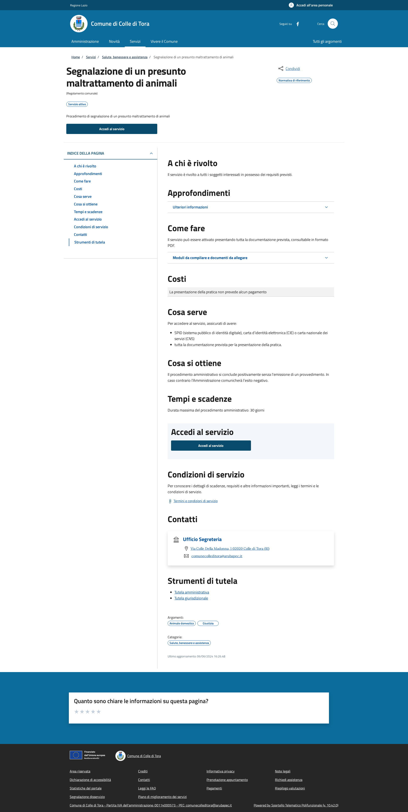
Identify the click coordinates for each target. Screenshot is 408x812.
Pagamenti (214, 788)
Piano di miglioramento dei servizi (162, 796)
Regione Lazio (78, 5)
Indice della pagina (85, 153)
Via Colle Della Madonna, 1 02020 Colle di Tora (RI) (230, 548)
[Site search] (333, 24)
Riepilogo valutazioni (290, 788)
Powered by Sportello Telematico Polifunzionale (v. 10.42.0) (296, 805)
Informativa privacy (221, 771)
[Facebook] (296, 23)
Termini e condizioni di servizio (196, 500)
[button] (311, 5)
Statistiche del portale (86, 788)
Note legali (282, 771)
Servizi (91, 57)
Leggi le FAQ (147, 788)
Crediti (143, 771)
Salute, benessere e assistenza (124, 57)
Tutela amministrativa (191, 592)
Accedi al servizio (112, 128)
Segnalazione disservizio (87, 796)
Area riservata (80, 771)
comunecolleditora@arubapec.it (216, 556)
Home (75, 57)
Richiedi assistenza (288, 779)
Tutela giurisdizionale (191, 598)
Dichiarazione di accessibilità (90, 779)
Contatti (144, 779)
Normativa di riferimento (294, 79)
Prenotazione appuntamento (227, 779)
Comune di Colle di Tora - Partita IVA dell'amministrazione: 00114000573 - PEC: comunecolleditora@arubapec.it (151, 805)
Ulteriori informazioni (190, 207)
